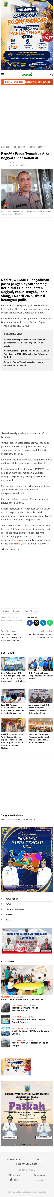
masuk (14, 819)
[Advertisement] (27, 115)
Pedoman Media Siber (26, 1164)
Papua (8, 904)
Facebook (16, 1175)
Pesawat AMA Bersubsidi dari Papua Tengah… (30, 1044)
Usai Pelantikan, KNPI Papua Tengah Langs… (30, 1032)
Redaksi (40, 1159)
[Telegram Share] (43, 623)
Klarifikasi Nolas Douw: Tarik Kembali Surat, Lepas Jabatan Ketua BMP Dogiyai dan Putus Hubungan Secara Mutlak (12, 741)
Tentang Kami (14, 1159)
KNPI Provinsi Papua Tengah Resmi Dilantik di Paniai (40, 676)
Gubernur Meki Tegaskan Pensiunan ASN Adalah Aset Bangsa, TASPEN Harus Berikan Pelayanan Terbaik (26, 354)
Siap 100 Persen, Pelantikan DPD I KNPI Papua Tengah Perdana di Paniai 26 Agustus (12, 709)
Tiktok (15, 1180)
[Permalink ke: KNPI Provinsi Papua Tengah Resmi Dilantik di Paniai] (40, 664)
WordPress (41, 1175)
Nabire (9, 914)
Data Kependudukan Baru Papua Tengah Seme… (28, 1021)
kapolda (17, 611)
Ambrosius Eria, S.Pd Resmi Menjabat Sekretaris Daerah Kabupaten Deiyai (38, 709)
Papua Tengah (31, 611)
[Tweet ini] (36, 623)
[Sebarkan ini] (30, 623)
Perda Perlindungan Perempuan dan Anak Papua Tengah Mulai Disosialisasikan (38, 738)
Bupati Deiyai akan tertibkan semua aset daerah (40, 634)
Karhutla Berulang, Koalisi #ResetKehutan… (25, 1009)
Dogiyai (7, 291)
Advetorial (6, 997)
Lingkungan (17, 1005)
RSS (41, 1180)
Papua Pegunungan (15, 909)
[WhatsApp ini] (50, 623)
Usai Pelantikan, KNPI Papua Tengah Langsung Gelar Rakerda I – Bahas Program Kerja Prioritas (13, 678)
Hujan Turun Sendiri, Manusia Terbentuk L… (24, 999)
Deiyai (8, 919)
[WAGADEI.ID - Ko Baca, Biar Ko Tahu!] (27, 74)
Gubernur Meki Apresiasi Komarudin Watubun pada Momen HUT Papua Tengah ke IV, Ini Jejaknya (25, 342)
